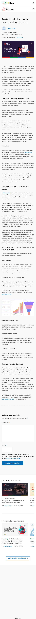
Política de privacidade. (13, 458)
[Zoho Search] (33, 3)
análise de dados (6, 294)
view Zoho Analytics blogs (17, 558)
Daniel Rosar (11, 28)
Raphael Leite (8, 546)
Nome (4, 445)
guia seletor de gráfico (8, 399)
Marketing (5, 539)
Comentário (5, 423)
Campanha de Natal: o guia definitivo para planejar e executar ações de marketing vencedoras (13, 542)
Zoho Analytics (28, 152)
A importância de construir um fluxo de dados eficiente (13, 502)
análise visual (6, 192)
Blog (11, 3)
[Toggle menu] (33, 9)
